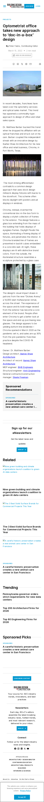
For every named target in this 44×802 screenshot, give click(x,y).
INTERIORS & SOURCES (22, 771)
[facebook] (13, 64)
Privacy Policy (25, 791)
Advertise (14, 779)
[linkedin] (18, 64)
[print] (40, 64)
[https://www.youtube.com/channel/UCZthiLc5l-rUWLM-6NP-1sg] (28, 748)
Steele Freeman (20, 377)
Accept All (22, 797)
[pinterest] (26, 64)
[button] (4, 6)
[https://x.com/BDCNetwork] (25, 748)
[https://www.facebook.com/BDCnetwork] (15, 748)
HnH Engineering (31, 370)
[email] (30, 64)
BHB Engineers (25, 367)
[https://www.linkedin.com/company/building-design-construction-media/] (21, 748)
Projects (7, 19)
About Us (6, 779)
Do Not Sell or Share (26, 779)
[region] (22, 792)
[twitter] (22, 64)
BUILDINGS (22, 768)
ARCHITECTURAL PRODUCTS (22, 765)
